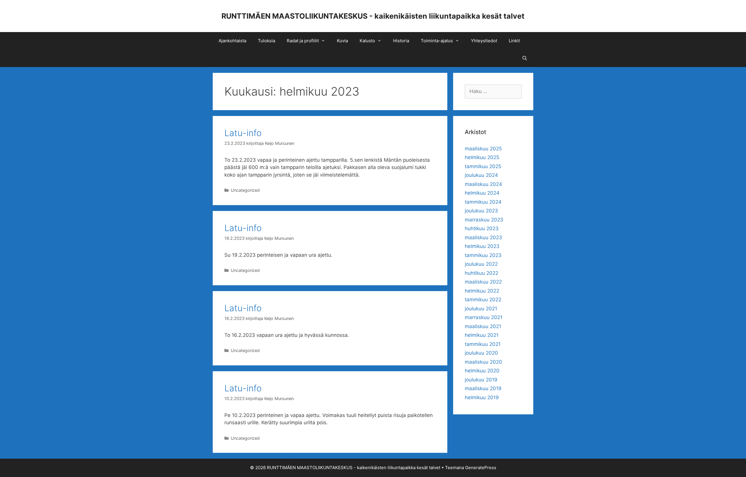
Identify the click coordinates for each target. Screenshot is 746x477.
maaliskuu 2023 (483, 237)
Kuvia (342, 40)
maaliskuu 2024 (483, 184)
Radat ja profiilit (303, 40)
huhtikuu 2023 (482, 228)
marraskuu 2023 (484, 220)
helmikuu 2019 (482, 397)
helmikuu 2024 (482, 193)
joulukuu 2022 (481, 264)
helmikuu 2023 (482, 246)
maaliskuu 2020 (483, 362)
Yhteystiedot (484, 40)
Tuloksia (266, 40)
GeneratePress (480, 467)
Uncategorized (245, 190)
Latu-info (243, 133)
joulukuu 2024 (481, 175)
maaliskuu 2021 (483, 326)
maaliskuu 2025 (483, 149)
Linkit (514, 40)
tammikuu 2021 (483, 344)
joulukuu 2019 (481, 380)
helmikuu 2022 (482, 291)
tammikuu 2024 (483, 202)
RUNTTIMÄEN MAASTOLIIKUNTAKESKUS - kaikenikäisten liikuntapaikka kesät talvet (373, 16)
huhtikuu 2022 (481, 273)
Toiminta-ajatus (437, 40)
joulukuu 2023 (481, 211)
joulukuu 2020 (481, 353)
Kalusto (367, 40)
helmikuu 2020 (482, 371)
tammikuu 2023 (483, 255)
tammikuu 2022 (483, 299)
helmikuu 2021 (482, 335)
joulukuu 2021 (481, 308)
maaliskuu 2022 (483, 282)
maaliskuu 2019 (483, 388)
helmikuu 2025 (482, 157)
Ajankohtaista (232, 40)
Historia (401, 40)
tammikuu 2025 (483, 166)
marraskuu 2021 (483, 317)
